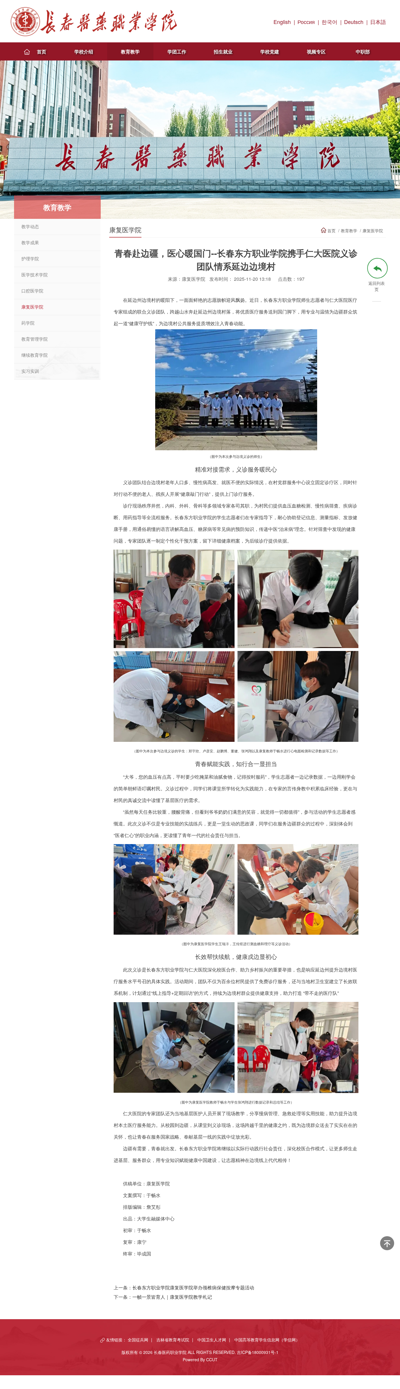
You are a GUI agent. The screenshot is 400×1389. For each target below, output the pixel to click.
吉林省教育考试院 (172, 1340)
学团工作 (176, 51)
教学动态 (30, 226)
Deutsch (353, 21)
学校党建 (269, 51)
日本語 (378, 21)
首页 (41, 51)
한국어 (329, 21)
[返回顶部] (387, 1243)
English (282, 21)
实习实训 (30, 371)
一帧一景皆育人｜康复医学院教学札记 (172, 1296)
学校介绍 (83, 51)
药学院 (28, 323)
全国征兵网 (138, 1340)
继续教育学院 (34, 355)
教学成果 (30, 242)
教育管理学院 (34, 339)
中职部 (363, 51)
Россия (306, 21)
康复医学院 (32, 307)
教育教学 (130, 51)
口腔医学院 (32, 291)
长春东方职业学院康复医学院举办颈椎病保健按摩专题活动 (193, 1287)
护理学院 (30, 259)
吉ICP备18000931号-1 (257, 1352)
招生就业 (223, 51)
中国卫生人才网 (211, 1340)
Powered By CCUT (200, 1359)
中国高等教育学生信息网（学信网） (267, 1340)
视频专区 (316, 51)
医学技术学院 (34, 275)
